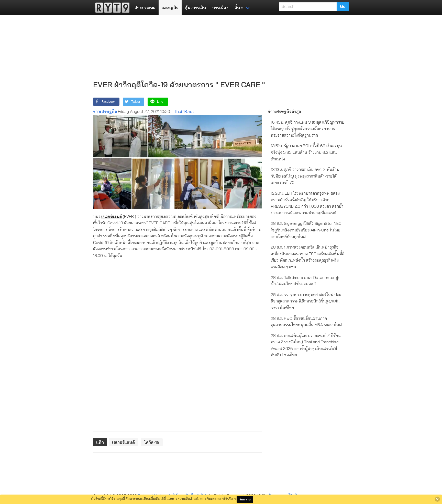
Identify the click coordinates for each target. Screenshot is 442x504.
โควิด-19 (152, 442)
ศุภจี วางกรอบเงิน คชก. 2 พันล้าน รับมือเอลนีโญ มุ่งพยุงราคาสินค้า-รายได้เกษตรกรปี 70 (305, 176)
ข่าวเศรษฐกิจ (105, 111)
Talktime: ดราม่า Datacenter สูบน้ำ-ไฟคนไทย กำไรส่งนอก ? (305, 281)
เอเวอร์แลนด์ (111, 216)
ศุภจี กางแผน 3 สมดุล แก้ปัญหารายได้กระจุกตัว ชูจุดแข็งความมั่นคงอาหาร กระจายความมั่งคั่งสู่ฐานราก (307, 129)
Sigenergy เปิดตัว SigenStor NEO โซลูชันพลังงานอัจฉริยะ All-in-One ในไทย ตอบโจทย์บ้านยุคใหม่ (306, 230)
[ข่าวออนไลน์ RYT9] (110, 7)
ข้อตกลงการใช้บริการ (221, 498)
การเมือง (220, 7)
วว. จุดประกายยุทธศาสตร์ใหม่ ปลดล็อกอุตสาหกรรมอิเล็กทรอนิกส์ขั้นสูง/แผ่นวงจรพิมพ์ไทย (306, 301)
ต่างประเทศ (145, 7)
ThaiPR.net (184, 111)
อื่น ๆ (239, 7)
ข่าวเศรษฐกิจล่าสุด (284, 111)
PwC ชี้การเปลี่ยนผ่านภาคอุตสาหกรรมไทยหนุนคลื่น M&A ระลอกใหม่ (306, 321)
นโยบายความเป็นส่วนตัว (183, 498)
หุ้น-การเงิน (195, 7)
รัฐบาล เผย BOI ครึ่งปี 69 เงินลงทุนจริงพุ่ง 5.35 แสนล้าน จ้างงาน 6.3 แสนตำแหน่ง (306, 152)
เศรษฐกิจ (170, 7)
